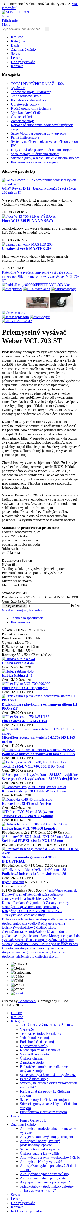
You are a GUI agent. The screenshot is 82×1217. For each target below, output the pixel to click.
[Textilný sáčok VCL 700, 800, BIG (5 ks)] (34, 762)
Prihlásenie (10, 20)
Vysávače (18, 88)
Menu (6, 24)
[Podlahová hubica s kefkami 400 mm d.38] (34, 870)
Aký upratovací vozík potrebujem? (45, 1182)
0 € (7, 16)
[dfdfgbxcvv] (12, 289)
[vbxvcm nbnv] (13, 313)
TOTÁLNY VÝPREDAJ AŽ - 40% (37, 84)
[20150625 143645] (37, 313)
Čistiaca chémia (22, 117)
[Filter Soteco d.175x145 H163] (25, 717)
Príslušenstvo (20, 622)
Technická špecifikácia (27, 618)
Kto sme (17, 37)
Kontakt (17, 66)
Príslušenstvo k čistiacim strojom (34, 162)
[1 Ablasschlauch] (36, 289)
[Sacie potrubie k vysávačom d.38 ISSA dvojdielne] (40, 775)
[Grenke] (18, 993)
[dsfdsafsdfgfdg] (63, 289)
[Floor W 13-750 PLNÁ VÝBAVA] (29, 216)
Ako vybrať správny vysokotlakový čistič (50, 1157)
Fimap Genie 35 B (33, 1120)
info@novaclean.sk (63, 890)
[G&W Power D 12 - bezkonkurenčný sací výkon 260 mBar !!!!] (41, 184)
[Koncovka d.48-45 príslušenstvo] (27, 799)
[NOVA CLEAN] (15, 12)
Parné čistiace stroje (25, 137)
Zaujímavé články (24, 49)
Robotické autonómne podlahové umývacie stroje (34, 934)
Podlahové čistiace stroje (28, 100)
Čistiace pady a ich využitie (39, 1153)
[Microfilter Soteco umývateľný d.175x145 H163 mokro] (41, 733)
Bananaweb (27, 1001)
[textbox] (23, 29)
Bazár (15, 45)
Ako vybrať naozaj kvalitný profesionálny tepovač (40, 1143)
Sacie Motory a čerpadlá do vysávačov (39, 133)
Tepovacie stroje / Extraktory (31, 92)
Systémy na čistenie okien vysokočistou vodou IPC (38, 942)
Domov (7, 894)
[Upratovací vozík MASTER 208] (27, 244)
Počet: (75, 606)
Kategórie (18, 41)
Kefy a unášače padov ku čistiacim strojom (41, 150)
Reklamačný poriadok (29, 903)
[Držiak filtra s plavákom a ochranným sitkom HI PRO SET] (41, 700)
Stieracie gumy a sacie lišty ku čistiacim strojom (45, 158)
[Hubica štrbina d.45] (18, 671)
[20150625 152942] (17, 321)
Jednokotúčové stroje (26, 96)
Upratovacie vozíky (25, 104)
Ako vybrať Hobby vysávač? (41, 1162)
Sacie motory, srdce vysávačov (42, 1149)
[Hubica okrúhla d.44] (18, 659)
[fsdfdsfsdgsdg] (61, 313)
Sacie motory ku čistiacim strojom (35, 154)
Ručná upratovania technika (31, 108)
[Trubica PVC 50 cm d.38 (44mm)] (28, 812)
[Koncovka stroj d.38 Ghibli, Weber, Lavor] (34, 787)
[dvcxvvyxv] (40, 317)
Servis (15, 54)
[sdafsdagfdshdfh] (15, 317)
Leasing (16, 58)
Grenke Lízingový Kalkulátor (23, 610)
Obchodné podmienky (42, 907)
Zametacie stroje (22, 121)
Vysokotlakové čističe (26, 113)
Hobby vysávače (23, 62)
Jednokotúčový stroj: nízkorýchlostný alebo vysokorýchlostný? (47, 1188)
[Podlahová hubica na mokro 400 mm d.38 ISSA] (38, 750)
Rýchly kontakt (13, 882)
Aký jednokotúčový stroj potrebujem (46, 1137)
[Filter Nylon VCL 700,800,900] (26, 684)
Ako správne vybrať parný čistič (43, 1178)
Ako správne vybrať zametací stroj (45, 1174)
